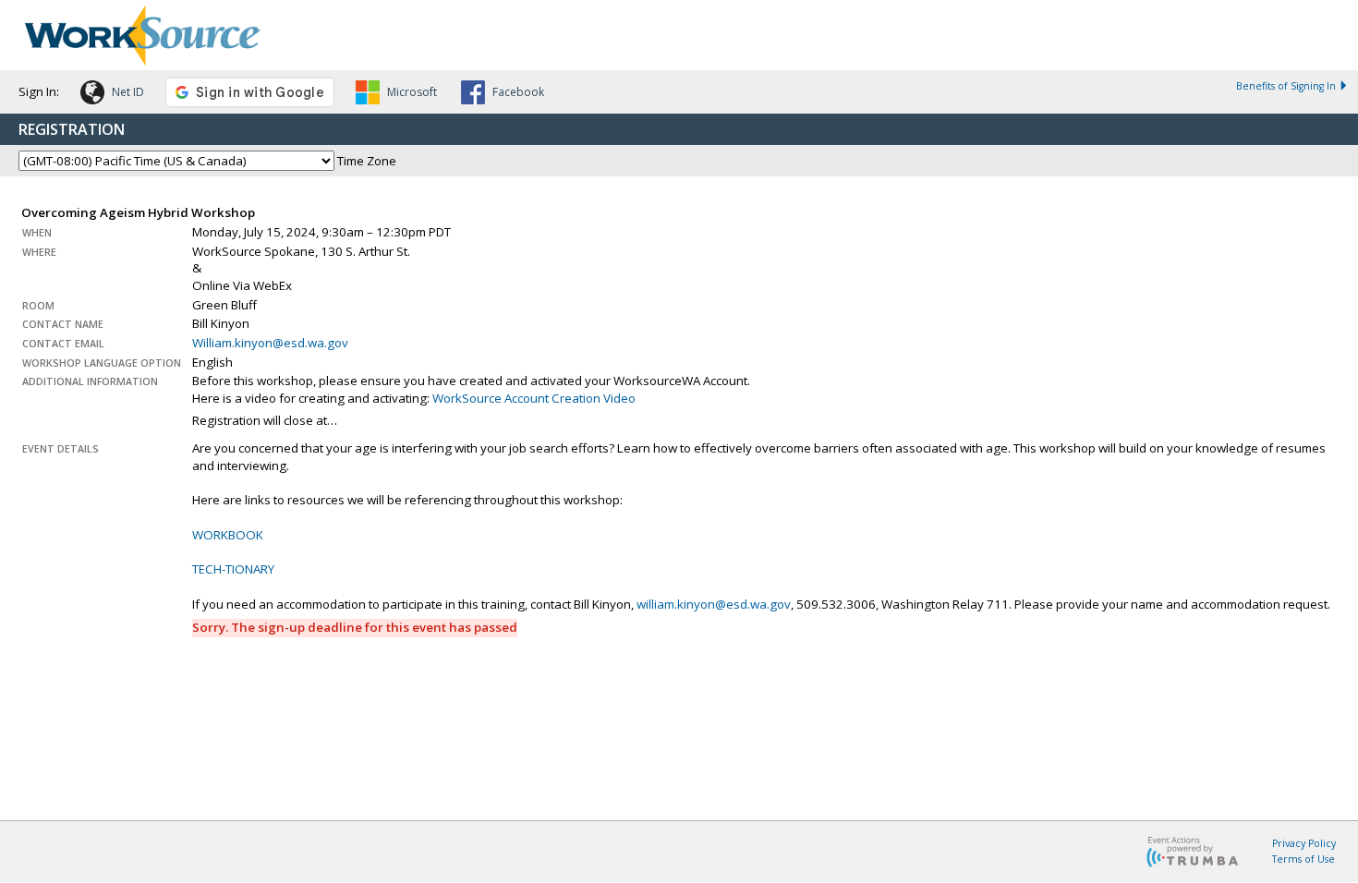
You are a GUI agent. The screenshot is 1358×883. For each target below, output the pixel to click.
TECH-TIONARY (233, 569)
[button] (112, 95)
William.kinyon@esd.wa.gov (270, 342)
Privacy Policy (1304, 843)
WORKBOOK (227, 534)
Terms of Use (1303, 859)
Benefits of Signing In (1286, 85)
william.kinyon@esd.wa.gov (714, 604)
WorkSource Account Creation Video (534, 398)
